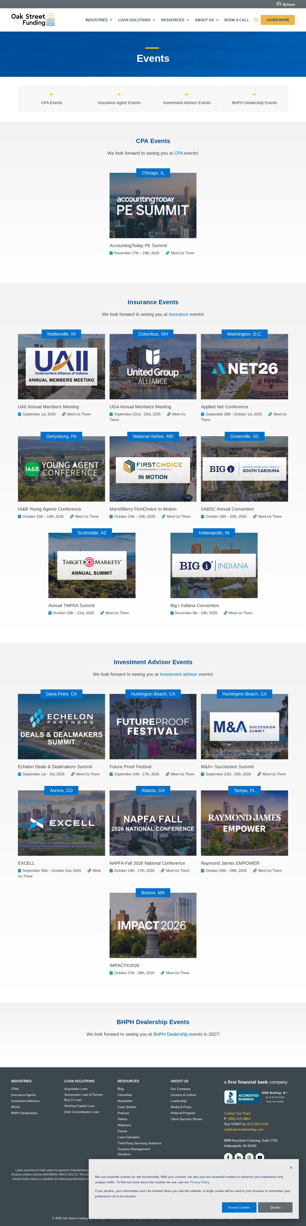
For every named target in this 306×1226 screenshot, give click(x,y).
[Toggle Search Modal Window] (256, 20)
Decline (275, 1207)
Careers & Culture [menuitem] (183, 1095)
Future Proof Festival (130, 766)
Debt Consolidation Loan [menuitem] (81, 1112)
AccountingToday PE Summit (138, 245)
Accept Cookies (239, 1207)
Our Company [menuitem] (181, 1089)
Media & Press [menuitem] (181, 1107)
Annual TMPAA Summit (71, 605)
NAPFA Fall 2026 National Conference (147, 863)
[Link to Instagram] (249, 1157)
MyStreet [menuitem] (289, 4)
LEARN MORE (277, 20)
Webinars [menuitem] (124, 1125)
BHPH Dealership (170, 1034)
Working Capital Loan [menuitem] (79, 1106)
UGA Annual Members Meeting (140, 406)
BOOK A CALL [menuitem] (236, 20)
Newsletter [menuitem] (125, 1101)
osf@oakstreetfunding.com (243, 1129)
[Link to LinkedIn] (239, 1157)
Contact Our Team (237, 1113)
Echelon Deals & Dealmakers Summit (55, 766)
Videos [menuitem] (122, 1119)
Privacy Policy (199, 1182)
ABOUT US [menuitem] (204, 20)
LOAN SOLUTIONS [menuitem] (134, 20)
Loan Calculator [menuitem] (129, 1137)
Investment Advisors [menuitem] (25, 1101)
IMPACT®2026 (124, 965)
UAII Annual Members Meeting (48, 406)
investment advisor (178, 674)
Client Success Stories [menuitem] (186, 1119)
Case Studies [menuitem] (127, 1107)
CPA (178, 153)
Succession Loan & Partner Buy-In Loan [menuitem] (83, 1097)
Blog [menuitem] (121, 1089)
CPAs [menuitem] (15, 1089)
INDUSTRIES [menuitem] (97, 20)
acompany (255, 1082)
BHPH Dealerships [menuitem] (24, 1113)
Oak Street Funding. (75, 1218)
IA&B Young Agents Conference (49, 509)
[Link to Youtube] (260, 1157)
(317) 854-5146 (257, 1124)
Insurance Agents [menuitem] (23, 1095)
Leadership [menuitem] (179, 1101)
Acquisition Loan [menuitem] (76, 1089)
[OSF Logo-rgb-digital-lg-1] (33, 20)
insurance (178, 314)
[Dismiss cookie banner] (291, 1168)
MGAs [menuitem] (15, 1107)
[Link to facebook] (228, 1157)
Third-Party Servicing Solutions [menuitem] (139, 1143)
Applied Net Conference (224, 406)
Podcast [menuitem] (123, 1113)
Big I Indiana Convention (194, 605)
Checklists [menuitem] (125, 1095)
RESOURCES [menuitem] (172, 20)
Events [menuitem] (122, 1131)
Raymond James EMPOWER (230, 863)
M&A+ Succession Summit (227, 766)
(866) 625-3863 (239, 1119)
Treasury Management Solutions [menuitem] (134, 1151)
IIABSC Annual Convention (227, 509)
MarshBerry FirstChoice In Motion (143, 509)
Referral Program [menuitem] (183, 1113)
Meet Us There (182, 253)
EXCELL (26, 863)
